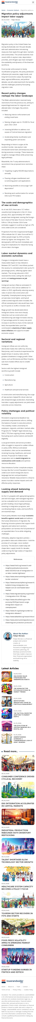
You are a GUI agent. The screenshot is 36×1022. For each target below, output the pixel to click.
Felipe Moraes (15, 20)
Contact (25, 987)
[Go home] (10, 2)
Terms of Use (6, 990)
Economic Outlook (13, 10)
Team (18, 987)
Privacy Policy (17, 990)
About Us (11, 987)
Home (3, 10)
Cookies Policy (28, 990)
